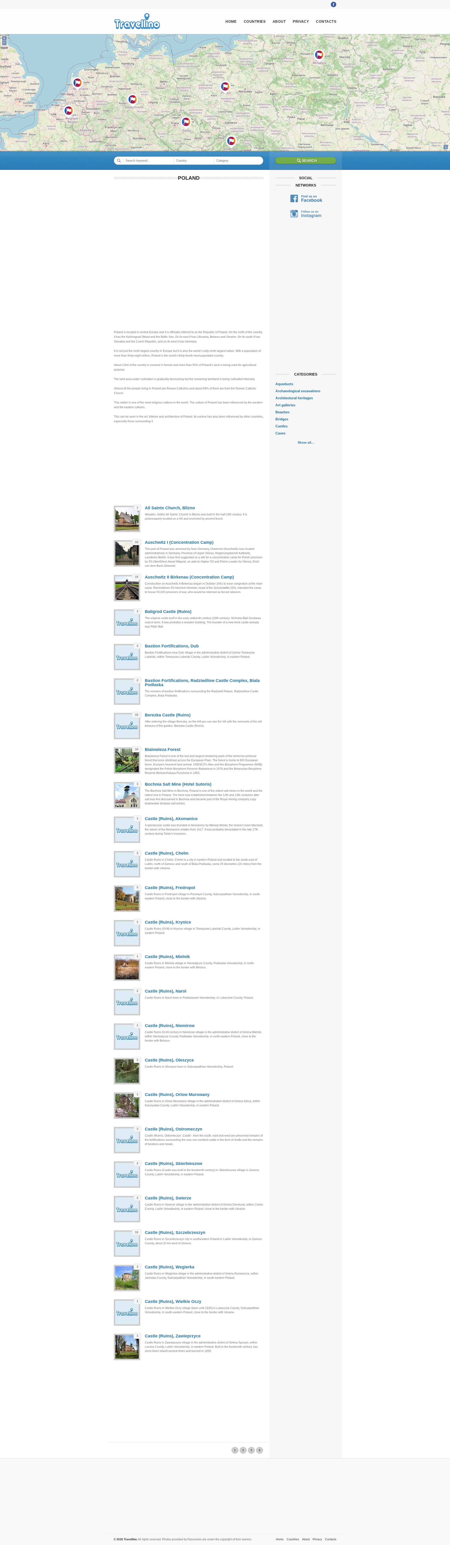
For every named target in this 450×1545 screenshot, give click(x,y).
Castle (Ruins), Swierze (168, 1198)
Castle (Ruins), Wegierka (169, 1267)
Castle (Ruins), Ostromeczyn (173, 1129)
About (279, 21)
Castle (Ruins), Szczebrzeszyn (175, 1232)
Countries (255, 21)
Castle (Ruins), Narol (165, 991)
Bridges (281, 419)
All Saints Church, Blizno (170, 508)
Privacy (301, 21)
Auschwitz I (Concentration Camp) (179, 542)
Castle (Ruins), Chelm (166, 853)
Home (231, 21)
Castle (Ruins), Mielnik (167, 956)
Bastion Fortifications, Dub (172, 646)
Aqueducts (284, 384)
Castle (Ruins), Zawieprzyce (173, 1336)
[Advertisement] (189, 219)
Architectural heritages (294, 398)
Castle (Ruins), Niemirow (170, 1025)
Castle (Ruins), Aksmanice (171, 818)
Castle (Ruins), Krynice (168, 922)
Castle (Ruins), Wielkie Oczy (173, 1301)
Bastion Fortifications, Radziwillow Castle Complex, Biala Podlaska (202, 682)
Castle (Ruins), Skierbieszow (173, 1163)
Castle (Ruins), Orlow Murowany (177, 1094)
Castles (281, 426)
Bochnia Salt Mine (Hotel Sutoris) (178, 784)
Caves (280, 433)
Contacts (326, 21)
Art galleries (285, 405)
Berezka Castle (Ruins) (168, 715)
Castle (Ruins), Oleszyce (169, 1060)
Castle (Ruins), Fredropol (170, 887)
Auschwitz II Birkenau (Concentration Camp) (189, 577)
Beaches (282, 412)
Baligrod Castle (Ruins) (168, 611)
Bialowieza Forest (162, 749)
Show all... (306, 442)
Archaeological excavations (297, 391)
